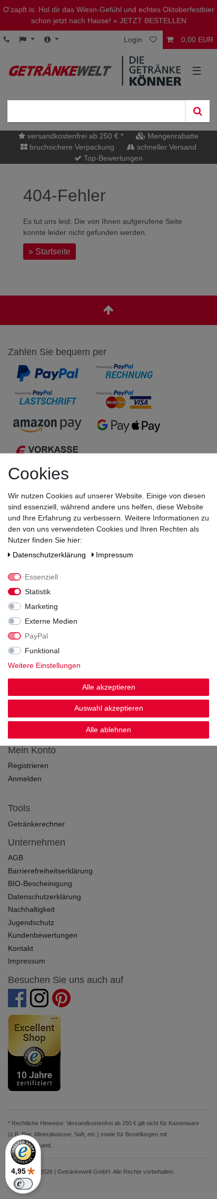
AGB (15, 857)
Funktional (42, 650)
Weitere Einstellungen (44, 665)
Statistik (38, 591)
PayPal (36, 635)
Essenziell (41, 576)
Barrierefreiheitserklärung (50, 871)
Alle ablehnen (108, 729)
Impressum (26, 961)
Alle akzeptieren (108, 686)
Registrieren (28, 765)
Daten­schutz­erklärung (50, 554)
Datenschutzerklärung (44, 896)
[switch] (23, 1184)
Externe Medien (51, 620)
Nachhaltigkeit (31, 909)
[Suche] (197, 111)
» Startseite (49, 251)
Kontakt (20, 948)
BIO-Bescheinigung (40, 883)
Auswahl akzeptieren (108, 708)
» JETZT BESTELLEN (149, 20)
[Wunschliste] (154, 40)
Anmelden (25, 778)
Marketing (41, 606)
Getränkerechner (36, 824)
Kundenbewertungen (42, 935)
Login (133, 39)
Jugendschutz (31, 922)
